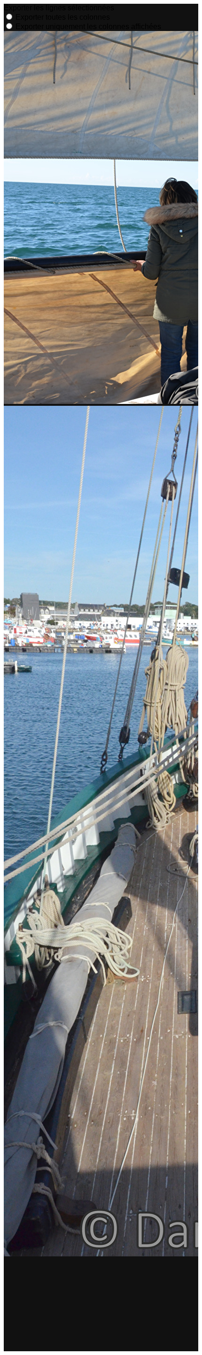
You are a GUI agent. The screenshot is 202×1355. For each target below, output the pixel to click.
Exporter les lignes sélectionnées (59, 8)
